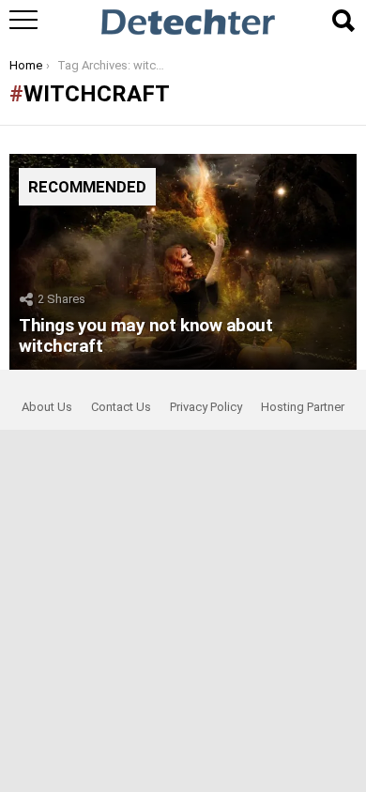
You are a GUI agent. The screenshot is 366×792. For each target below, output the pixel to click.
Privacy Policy (206, 407)
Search (342, 21)
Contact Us (121, 407)
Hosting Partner (302, 407)
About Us (47, 407)
